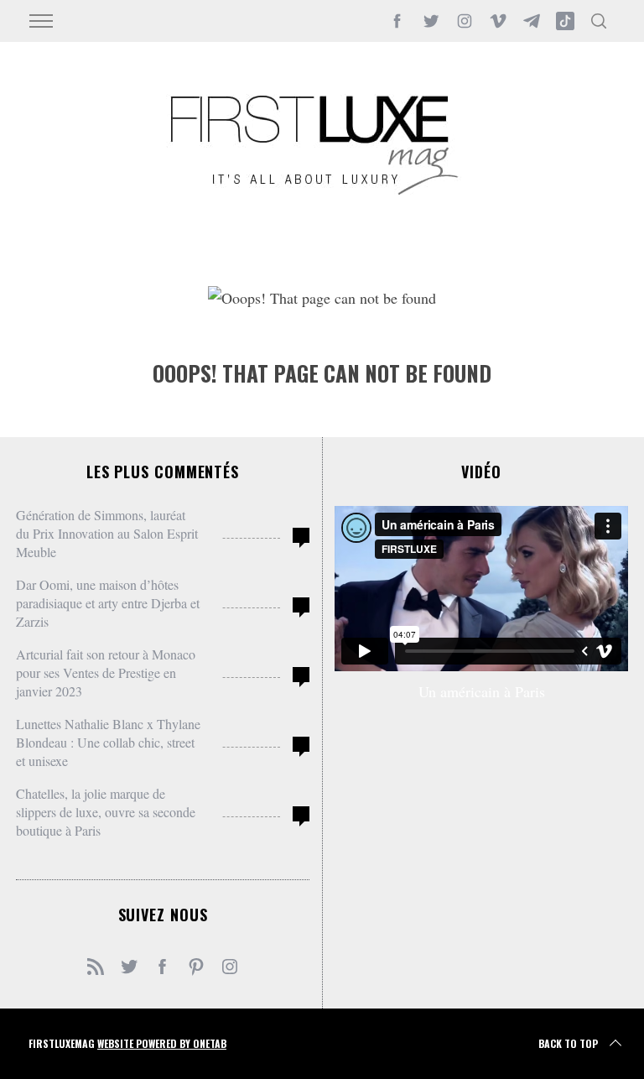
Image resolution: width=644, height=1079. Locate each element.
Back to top (568, 1043)
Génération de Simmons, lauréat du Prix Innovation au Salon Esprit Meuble (107, 533)
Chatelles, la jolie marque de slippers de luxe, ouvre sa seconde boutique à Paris (105, 811)
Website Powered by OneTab (161, 1043)
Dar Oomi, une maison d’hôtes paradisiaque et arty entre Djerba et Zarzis (108, 603)
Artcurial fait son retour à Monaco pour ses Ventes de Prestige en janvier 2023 (105, 672)
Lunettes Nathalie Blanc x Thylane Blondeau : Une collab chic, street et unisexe (108, 742)
